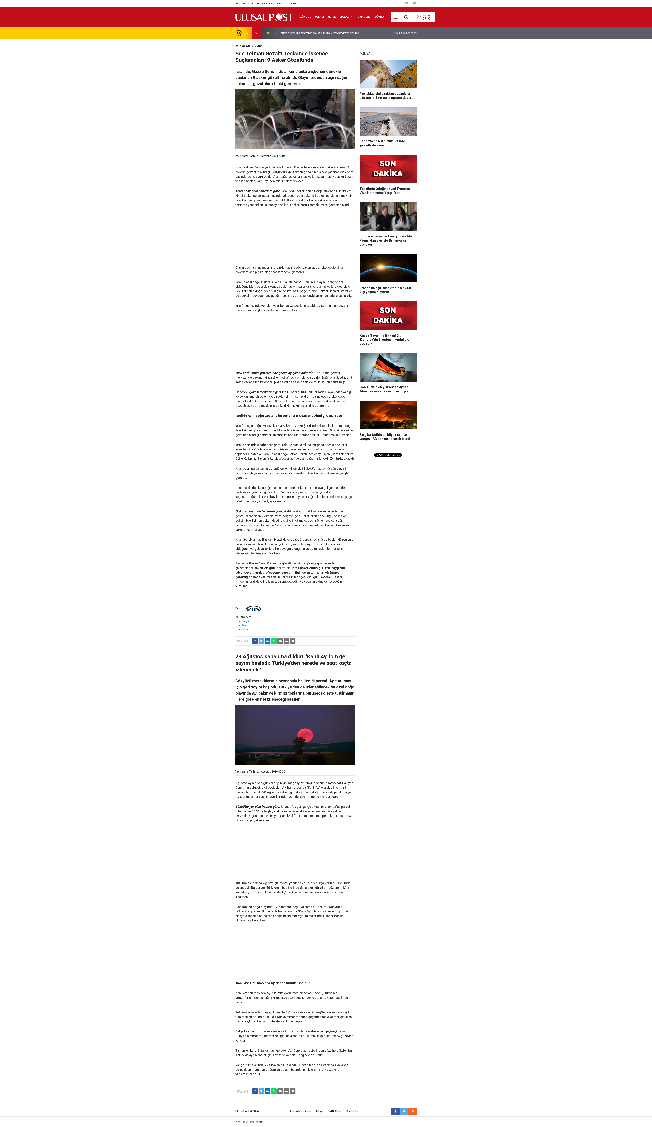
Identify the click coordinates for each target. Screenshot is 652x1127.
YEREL (331, 17)
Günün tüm (405, 33)
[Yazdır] (286, 641)
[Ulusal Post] (264, 16)
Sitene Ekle (291, 3)
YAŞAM (319, 17)
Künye (308, 1111)
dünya (245, 621)
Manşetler (248, 3)
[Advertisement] (295, 236)
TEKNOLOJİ (364, 17)
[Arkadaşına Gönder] (280, 641)
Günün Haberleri (265, 3)
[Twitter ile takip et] (404, 1111)
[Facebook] (255, 641)
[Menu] (396, 17)
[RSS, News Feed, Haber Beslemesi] (412, 1111)
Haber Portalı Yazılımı (252, 1122)
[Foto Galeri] (415, 3)
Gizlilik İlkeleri (335, 1111)
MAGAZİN (345, 17)
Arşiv (279, 3)
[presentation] (247, 33)
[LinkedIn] (267, 641)
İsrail (244, 625)
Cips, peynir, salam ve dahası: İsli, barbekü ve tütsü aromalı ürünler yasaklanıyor (318, 33)
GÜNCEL (305, 17)
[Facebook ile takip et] (395, 1111)
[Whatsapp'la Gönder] (274, 641)
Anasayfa (295, 1111)
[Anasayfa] (237, 3)
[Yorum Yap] (292, 641)
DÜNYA (379, 17)
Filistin (245, 629)
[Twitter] (261, 641)
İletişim (319, 1111)
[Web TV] (407, 3)
